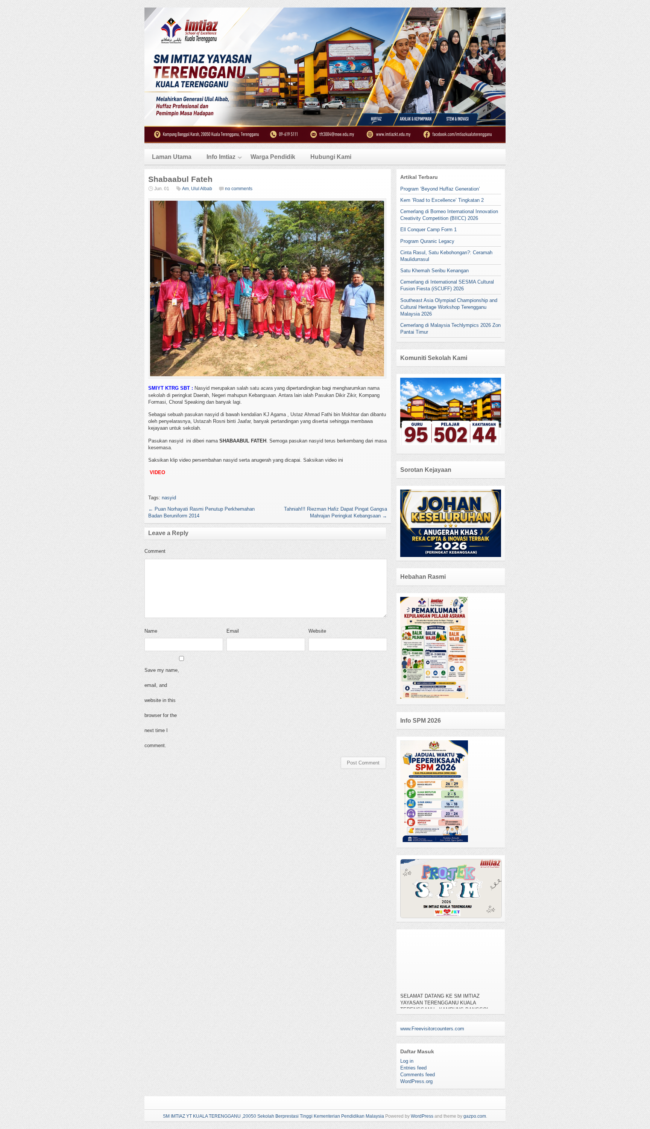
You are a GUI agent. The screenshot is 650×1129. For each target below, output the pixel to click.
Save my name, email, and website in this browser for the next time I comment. (161, 707)
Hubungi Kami (330, 157)
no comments (238, 188)
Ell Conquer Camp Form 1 (428, 229)
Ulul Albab (201, 188)
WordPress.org (416, 1081)
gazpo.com (474, 1116)
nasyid (169, 497)
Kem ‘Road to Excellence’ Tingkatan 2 (442, 200)
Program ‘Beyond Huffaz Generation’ (440, 189)
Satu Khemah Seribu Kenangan (434, 270)
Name (150, 631)
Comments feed (417, 1074)
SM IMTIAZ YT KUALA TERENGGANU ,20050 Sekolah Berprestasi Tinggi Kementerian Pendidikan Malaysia (273, 1116)
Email (232, 631)
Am (185, 188)
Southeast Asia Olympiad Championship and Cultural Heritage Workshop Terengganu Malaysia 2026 (448, 307)
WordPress (422, 1116)
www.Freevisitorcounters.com (432, 1028)
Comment (155, 551)
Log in (406, 1061)
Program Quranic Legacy (427, 241)
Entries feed (413, 1068)
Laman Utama (171, 157)
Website (317, 631)
